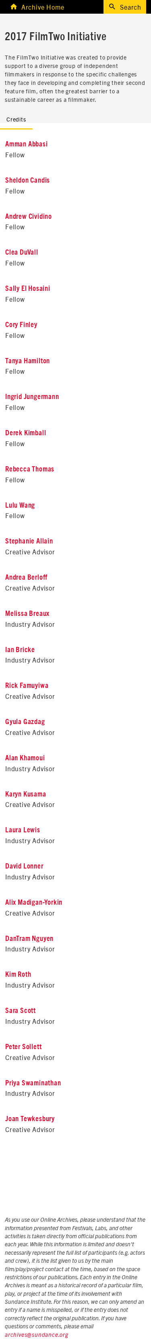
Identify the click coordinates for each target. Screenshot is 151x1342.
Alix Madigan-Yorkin (33, 902)
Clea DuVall (21, 252)
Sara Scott (20, 1011)
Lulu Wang (20, 505)
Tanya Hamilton (27, 361)
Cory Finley (21, 325)
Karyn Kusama (25, 794)
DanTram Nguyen (29, 939)
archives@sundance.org (36, 1335)
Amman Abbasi (26, 144)
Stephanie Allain (29, 541)
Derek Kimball (25, 433)
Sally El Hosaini (27, 288)
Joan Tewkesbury (30, 1119)
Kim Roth (18, 974)
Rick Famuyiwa (26, 686)
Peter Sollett (23, 1047)
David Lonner (24, 866)
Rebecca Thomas (29, 469)
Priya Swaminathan (33, 1083)
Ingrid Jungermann (32, 397)
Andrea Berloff (26, 577)
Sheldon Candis (27, 180)
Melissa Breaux (27, 613)
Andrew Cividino (28, 216)
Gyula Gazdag (25, 722)
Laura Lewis (22, 830)
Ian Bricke (20, 650)
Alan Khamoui (25, 758)
